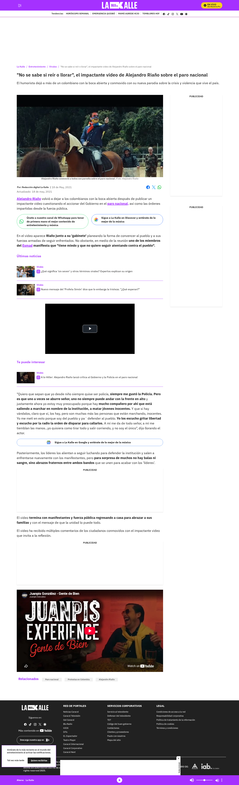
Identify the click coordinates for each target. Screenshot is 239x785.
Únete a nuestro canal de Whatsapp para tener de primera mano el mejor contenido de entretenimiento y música (55, 221)
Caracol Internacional (73, 744)
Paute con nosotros (116, 736)
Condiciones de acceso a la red (171, 712)
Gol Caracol (68, 720)
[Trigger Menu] (19, 5)
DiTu (65, 732)
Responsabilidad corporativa (170, 716)
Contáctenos (113, 728)
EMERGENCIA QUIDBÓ (103, 14)
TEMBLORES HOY (150, 14)
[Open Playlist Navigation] (221, 780)
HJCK (65, 728)
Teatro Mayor (69, 740)
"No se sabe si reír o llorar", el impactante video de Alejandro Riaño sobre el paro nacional (105, 66)
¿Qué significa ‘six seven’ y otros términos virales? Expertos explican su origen (87, 271)
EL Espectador (70, 736)
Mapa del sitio (114, 740)
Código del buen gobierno (119, 724)
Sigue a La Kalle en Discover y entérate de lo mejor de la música (128, 219)
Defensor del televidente (119, 716)
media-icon (119, 780)
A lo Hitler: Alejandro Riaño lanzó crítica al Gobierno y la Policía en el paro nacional (89, 377)
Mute (192, 780)
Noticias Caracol (71, 712)
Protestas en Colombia (79, 679)
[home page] (119, 5)
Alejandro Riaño (29, 198)
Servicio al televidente (117, 712)
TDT (109, 720)
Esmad (27, 245)
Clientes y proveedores (118, 732)
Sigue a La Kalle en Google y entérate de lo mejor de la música (93, 442)
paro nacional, (118, 203)
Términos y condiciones (167, 728)
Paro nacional (52, 679)
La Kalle (21, 66)
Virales (53, 66)
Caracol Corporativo (72, 748)
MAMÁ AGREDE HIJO (128, 14)
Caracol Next (69, 752)
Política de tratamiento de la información (175, 720)
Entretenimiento (37, 66)
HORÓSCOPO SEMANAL (77, 14)
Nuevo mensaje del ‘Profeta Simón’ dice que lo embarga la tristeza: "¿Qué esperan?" (90, 289)
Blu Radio (67, 724)
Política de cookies (165, 724)
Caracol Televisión (71, 716)
